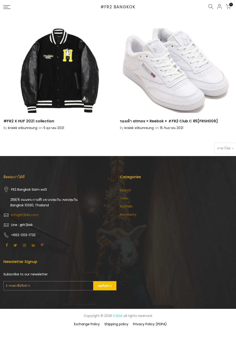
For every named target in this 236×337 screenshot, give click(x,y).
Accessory (128, 214)
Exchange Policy (87, 324)
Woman (126, 206)
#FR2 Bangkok (118, 7)
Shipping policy (116, 324)
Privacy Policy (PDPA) (150, 324)
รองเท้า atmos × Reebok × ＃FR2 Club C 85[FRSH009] (169, 121)
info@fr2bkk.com (24, 215)
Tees (124, 198)
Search (125, 190)
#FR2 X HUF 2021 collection (28, 121)
